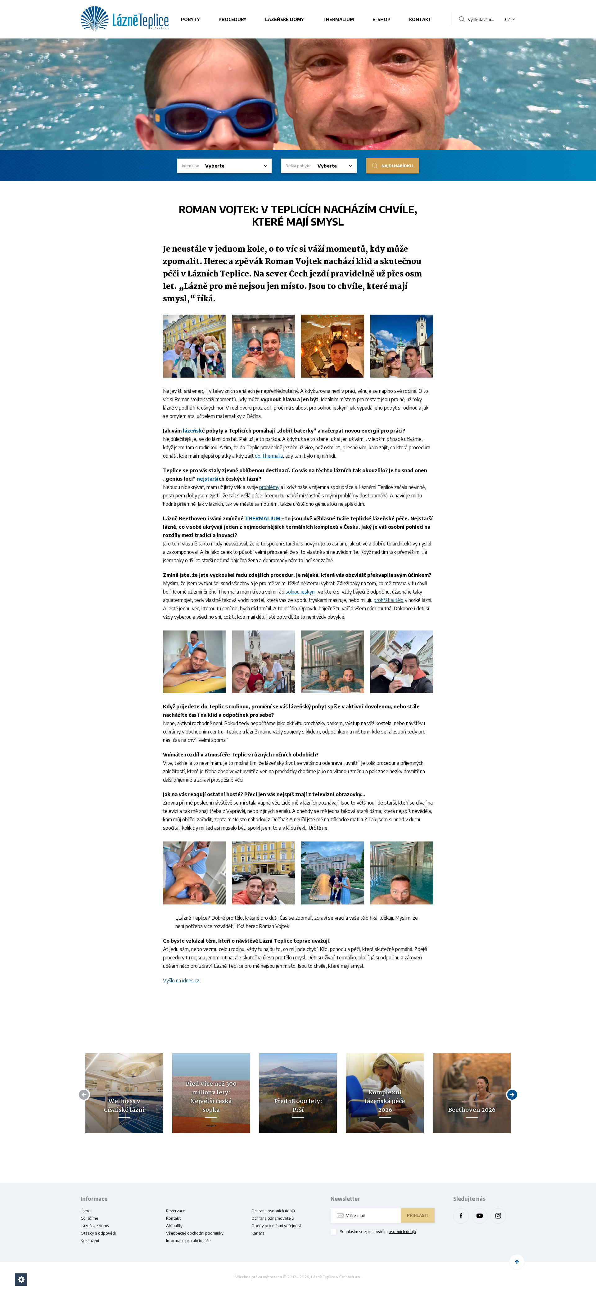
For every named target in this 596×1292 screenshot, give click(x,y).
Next (511, 1094)
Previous (85, 1094)
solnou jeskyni (300, 592)
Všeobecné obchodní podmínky (195, 1233)
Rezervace (175, 1210)
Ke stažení (90, 1240)
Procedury (232, 19)
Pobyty (190, 19)
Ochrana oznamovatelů (272, 1218)
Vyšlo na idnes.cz (181, 980)
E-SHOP (381, 19)
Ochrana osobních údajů (273, 1210)
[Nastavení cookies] (21, 1279)
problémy (269, 487)
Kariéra (257, 1233)
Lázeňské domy (284, 19)
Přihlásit (417, 1215)
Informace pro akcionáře (188, 1240)
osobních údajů (402, 1231)
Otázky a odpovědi (98, 1233)
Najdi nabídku (397, 165)
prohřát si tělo (389, 600)
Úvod (86, 1210)
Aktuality (174, 1225)
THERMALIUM (338, 19)
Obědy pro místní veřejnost (276, 1225)
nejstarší (208, 479)
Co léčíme (89, 1218)
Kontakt (420, 19)
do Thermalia (269, 456)
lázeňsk (192, 431)
